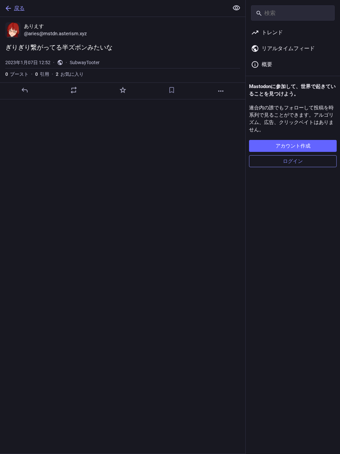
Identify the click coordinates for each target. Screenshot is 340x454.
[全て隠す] (236, 8)
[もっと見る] (221, 91)
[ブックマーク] (172, 90)
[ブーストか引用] (74, 90)
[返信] (25, 90)
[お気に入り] (123, 90)
